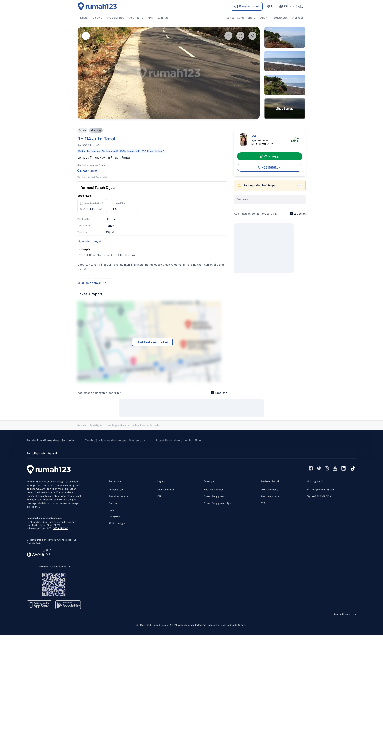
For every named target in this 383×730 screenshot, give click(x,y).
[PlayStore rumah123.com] (68, 604)
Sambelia (154, 425)
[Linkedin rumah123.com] (343, 468)
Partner (113, 503)
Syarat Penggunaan (215, 496)
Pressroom (115, 516)
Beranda (81, 425)
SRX (263, 503)
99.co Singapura (270, 496)
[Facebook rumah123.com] (310, 468)
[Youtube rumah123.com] (334, 468)
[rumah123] (49, 470)
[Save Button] (240, 36)
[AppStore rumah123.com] (39, 604)
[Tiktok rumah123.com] (353, 468)
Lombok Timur (138, 425)
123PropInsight (117, 523)
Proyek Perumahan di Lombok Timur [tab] (179, 440)
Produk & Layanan (119, 496)
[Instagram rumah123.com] (326, 468)
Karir (111, 510)
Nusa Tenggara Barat (116, 425)
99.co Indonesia (269, 489)
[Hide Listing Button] (228, 36)
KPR (159, 496)
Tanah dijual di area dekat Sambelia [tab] (50, 440)
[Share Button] (252, 36)
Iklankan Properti (166, 489)
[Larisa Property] (295, 139)
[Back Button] (86, 36)
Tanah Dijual (96, 425)
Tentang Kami (116, 489)
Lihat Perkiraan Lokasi (152, 342)
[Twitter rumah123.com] (318, 468)
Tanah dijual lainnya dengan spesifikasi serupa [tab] (115, 440)
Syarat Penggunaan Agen (218, 503)
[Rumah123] (97, 6)
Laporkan (221, 392)
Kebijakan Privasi (213, 489)
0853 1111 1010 (60, 528)
